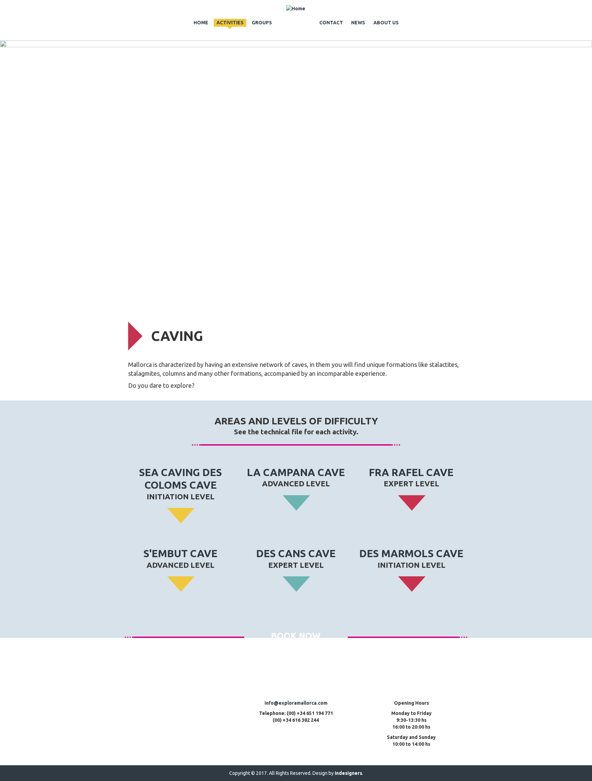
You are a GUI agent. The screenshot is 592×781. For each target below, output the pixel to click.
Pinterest (149, 736)
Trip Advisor (177, 710)
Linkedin (205, 710)
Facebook (177, 736)
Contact (331, 22)
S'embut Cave (181, 553)
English (459, 8)
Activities (230, 22)
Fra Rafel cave (411, 472)
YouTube (149, 710)
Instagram (205, 736)
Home (201, 22)
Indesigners (348, 773)
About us (386, 22)
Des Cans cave (296, 553)
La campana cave (296, 472)
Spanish (449, 8)
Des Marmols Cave (411, 553)
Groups (262, 22)
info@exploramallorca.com (296, 703)
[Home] (295, 8)
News (358, 22)
